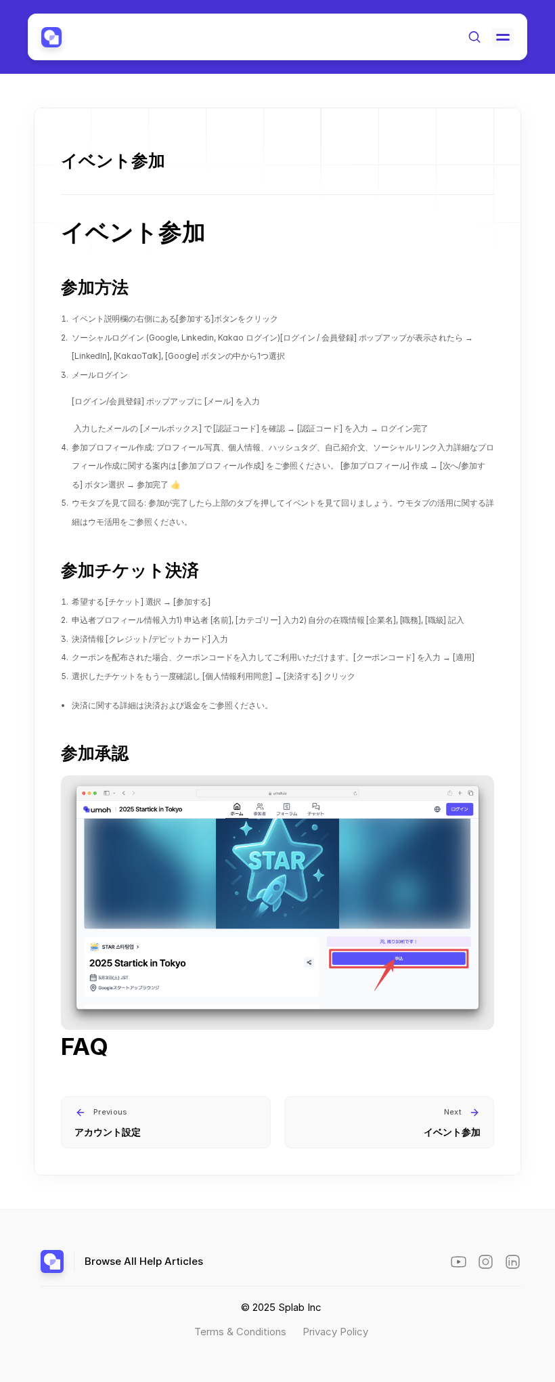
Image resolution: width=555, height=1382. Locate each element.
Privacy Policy (335, 1331)
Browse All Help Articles (144, 1261)
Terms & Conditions (241, 1331)
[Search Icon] (474, 37)
